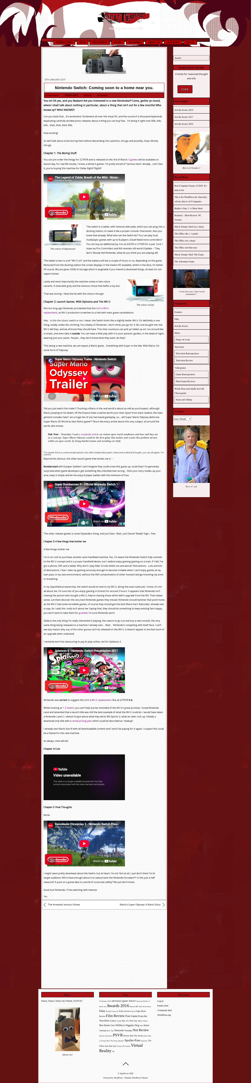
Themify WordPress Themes (136, 1078)
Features (135, 42)
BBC (136, 1006)
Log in (160, 1001)
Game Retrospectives (185, 374)
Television (99, 42)
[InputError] (125, 21)
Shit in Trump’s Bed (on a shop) (189, 226)
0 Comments (102, 95)
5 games (133, 159)
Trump (119, 1046)
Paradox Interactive (105, 1036)
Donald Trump (111, 1011)
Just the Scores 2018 (183, 109)
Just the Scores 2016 (183, 123)
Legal (190, 42)
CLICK (185, 89)
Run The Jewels (136, 1036)
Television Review (184, 360)
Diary (102, 1010)
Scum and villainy (184, 399)
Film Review (115, 1016)
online (96, 641)
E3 (118, 1011)
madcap (128, 720)
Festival (132, 1011)
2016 (109, 1001)
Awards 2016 (118, 1005)
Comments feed (164, 1010)
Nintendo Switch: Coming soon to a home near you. (104, 88)
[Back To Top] (126, 1063)
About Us (154, 42)
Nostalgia (128, 1030)
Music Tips (110, 1030)
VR (113, 1051)
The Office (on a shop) (184, 240)
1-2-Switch (68, 707)
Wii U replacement (101, 700)
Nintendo (88, 95)
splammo (121, 1041)
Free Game (131, 1016)
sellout (146, 1036)
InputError (124, 1073)
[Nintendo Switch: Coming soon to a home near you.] (104, 73)
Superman (144, 1041)
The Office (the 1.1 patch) (186, 233)
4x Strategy (103, 1001)
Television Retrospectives (187, 353)
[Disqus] (104, 948)
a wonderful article (89, 434)
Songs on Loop (183, 339)
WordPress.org (164, 1015)
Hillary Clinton (143, 1021)
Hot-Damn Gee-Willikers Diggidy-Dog (119, 1025)
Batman (132, 1006)
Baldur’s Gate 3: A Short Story (188, 208)
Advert (132, 1001)
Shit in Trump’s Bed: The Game (189, 254)
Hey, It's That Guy (129, 1021)
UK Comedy (126, 1046)
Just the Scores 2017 (183, 116)
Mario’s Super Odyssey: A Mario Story (140, 904)
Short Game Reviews (185, 381)
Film (82, 42)
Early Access (124, 1011)
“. (133, 720)
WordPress (118, 1078)
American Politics (142, 1001)
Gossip (119, 1021)
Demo (149, 1006)
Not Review (141, 1030)
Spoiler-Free (132, 1040)
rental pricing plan (82, 720)
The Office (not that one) (185, 247)
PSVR (118, 1035)
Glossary (173, 42)
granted (83, 612)
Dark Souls (142, 1006)
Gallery (113, 1021)
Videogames (64, 42)
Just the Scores (181, 325)
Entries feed (162, 1005)
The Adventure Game (184, 261)
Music (118, 42)
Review (126, 1036)
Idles (141, 1025)
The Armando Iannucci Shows (63, 904)
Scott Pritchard (52, 95)
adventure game (120, 1001)
